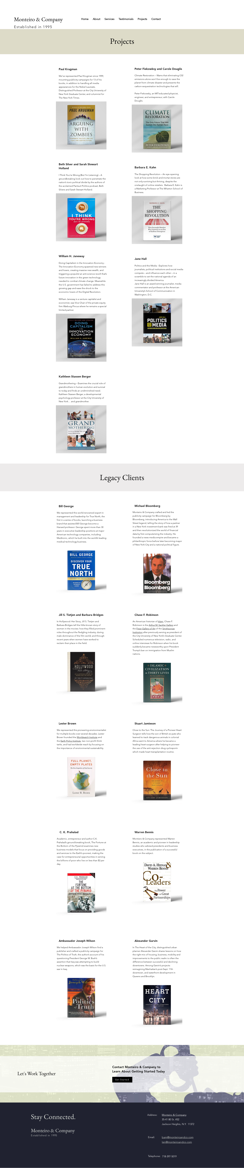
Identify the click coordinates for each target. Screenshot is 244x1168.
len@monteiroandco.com (177, 1142)
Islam (160, 621)
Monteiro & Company (174, 1114)
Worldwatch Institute (87, 737)
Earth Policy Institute (71, 741)
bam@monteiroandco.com (177, 1137)
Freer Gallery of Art (145, 628)
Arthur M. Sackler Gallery (161, 625)
